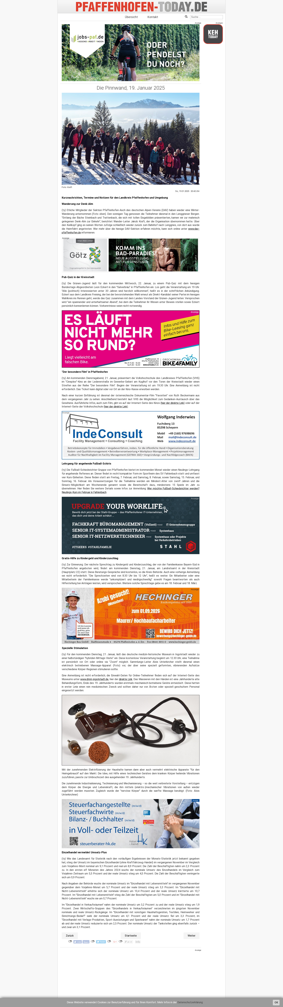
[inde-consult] (130, 435)
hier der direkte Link (172, 403)
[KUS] (130, 53)
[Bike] (130, 339)
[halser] (130, 824)
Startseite (131, 935)
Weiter (191, 935)
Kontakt (153, 17)
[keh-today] (213, 34)
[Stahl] (130, 525)
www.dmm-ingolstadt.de (94, 679)
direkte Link (125, 679)
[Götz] (130, 255)
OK (276, 1002)
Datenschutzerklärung (190, 1002)
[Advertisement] (130, 974)
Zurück (70, 935)
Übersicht (131, 17)
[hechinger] (130, 616)
